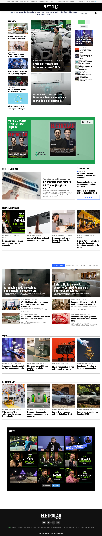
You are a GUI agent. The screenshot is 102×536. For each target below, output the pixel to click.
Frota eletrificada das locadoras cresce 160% (47, 65)
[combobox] (87, 13)
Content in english (45, 14)
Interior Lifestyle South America (65, 1)
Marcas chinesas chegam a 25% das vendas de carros (86, 57)
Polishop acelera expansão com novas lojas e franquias (86, 79)
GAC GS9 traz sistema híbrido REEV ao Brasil (85, 73)
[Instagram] (44, 523)
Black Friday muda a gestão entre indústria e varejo (86, 50)
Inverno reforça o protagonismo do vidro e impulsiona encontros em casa (84, 318)
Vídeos (38, 14)
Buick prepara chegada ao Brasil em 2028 (87, 413)
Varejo (38, 12)
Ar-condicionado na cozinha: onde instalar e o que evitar (20, 289)
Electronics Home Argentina (47, 1)
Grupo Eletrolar (9, 1)
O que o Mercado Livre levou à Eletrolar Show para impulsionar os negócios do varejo (88, 244)
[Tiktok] (58, 523)
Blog (62, 12)
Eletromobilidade (31, 12)
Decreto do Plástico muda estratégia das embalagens (16, 108)
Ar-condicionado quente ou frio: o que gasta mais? (57, 185)
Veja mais (92, 1)
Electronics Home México (31, 1)
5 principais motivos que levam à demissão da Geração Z (61, 240)
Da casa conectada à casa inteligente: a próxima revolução (12, 243)
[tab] (81, 22)
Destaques (39, 61)
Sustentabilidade (68, 12)
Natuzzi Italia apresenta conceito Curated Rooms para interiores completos (71, 287)
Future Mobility (79, 1)
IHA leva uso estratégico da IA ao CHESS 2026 (86, 62)
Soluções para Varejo (55, 12)
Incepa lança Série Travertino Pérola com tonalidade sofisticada (35, 317)
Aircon (86, 1)
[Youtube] (53, 523)
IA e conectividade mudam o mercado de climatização (49, 98)
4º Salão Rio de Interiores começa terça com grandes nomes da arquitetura (34, 304)
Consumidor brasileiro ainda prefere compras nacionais (83, 41)
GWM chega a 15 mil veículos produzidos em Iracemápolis (86, 175)
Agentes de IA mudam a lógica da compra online (86, 367)
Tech (25, 12)
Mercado (16, 12)
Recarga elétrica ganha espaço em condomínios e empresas (87, 184)
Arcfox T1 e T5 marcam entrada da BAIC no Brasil (87, 192)
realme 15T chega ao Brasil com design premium (38, 239)
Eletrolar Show (19, 1)
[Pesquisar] (96, 13)
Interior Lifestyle (45, 12)
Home (11, 12)
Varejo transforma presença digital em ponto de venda (16, 55)
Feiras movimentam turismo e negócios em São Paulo (17, 90)
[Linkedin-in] (49, 523)
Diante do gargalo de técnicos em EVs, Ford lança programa (17, 73)
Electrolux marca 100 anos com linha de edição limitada (37, 368)
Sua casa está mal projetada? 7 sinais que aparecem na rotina (83, 303)
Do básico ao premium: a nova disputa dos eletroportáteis (17, 37)
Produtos (21, 12)
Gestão (75, 12)
